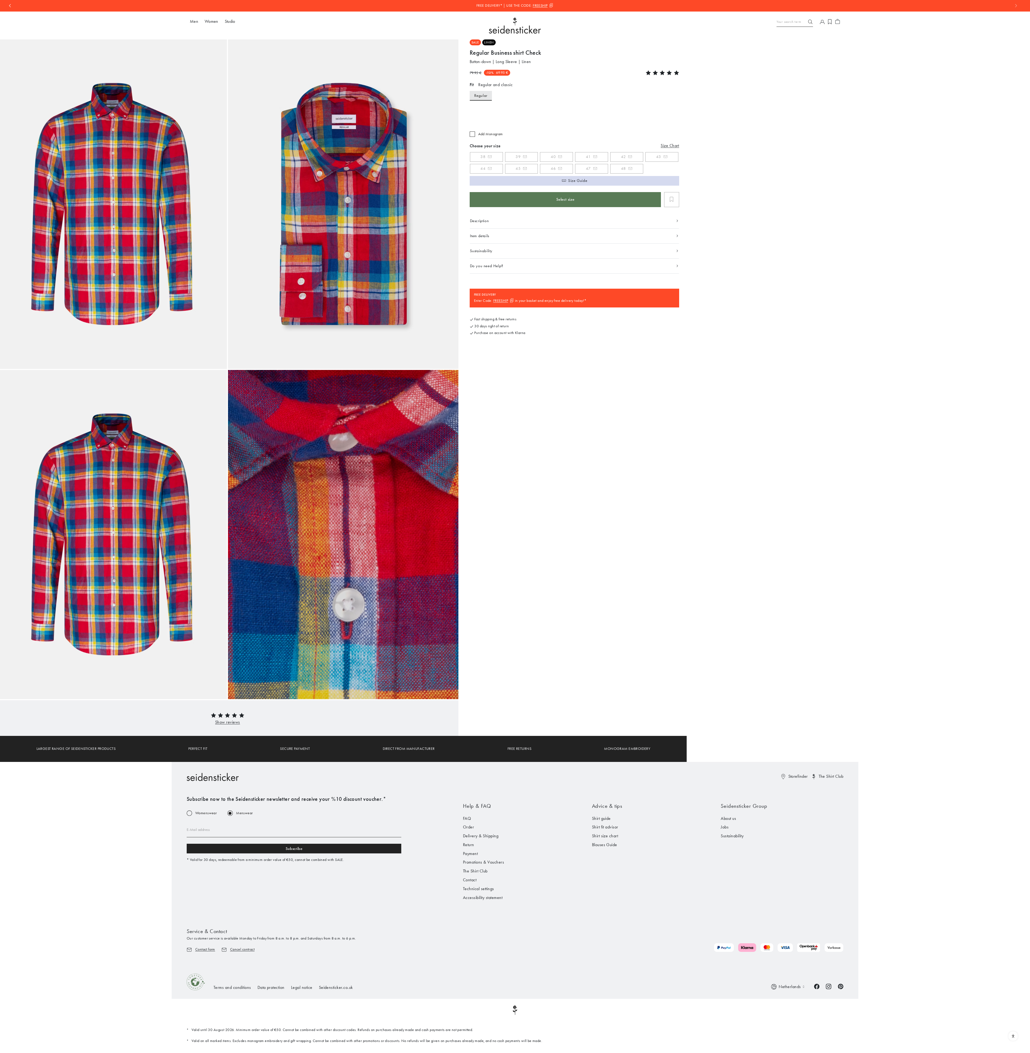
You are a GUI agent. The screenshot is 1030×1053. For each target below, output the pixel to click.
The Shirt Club (831, 776)
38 (482, 156)
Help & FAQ (477, 806)
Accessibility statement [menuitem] (482, 897)
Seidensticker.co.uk (336, 987)
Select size (565, 199)
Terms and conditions (232, 987)
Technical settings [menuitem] (478, 888)
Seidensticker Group (744, 806)
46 (553, 168)
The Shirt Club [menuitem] (475, 871)
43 (658, 156)
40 (553, 156)
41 (588, 156)
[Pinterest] (840, 985)
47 (588, 168)
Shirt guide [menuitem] (601, 818)
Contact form (205, 949)
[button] (227, 722)
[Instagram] (828, 985)
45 (518, 168)
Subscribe (294, 848)
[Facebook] (816, 985)
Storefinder (798, 776)
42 (623, 156)
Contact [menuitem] (469, 879)
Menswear (244, 813)
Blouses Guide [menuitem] (604, 844)
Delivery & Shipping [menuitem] (480, 835)
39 (518, 156)
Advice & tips (607, 806)
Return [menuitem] (468, 844)
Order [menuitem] (468, 827)
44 (482, 168)
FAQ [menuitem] (467, 818)
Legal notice (301, 987)
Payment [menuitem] (470, 853)
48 (623, 168)
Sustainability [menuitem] (732, 835)
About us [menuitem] (728, 818)
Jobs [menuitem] (725, 827)
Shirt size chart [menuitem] (605, 835)
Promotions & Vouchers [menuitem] (483, 862)
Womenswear (206, 813)
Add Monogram (490, 134)
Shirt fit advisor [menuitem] (605, 827)
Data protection (271, 987)
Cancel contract (242, 949)
